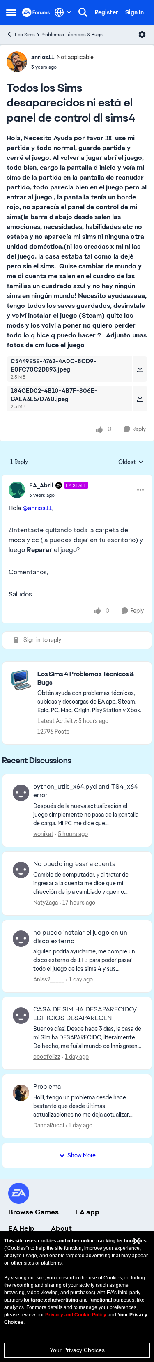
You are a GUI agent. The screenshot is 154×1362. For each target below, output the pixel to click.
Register (106, 12)
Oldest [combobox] (131, 462)
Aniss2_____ (48, 979)
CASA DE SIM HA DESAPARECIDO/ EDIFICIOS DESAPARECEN (85, 1013)
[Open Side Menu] (11, 12)
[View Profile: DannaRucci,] (21, 1093)
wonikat (43, 834)
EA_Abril (41, 485)
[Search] (83, 12)
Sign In (134, 12)
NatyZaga (45, 902)
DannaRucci (48, 1125)
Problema (47, 1087)
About (61, 1228)
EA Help (21, 1228)
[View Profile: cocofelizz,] (21, 1015)
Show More (81, 1155)
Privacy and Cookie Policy (75, 1315)
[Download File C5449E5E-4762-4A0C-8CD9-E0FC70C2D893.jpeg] (139, 369)
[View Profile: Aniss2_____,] (21, 938)
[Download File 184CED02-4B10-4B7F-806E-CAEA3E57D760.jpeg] (139, 398)
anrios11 (43, 57)
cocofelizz (46, 1056)
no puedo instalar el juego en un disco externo (80, 936)
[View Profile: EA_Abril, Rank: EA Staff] (17, 490)
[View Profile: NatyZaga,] (21, 870)
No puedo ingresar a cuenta (74, 864)
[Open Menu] (142, 34)
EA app (87, 1212)
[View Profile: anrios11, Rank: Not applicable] (17, 61)
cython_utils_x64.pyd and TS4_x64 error (85, 791)
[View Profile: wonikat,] (21, 793)
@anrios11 (37, 507)
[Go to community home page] (36, 12)
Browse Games (33, 1212)
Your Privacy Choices (77, 1350)
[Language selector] (63, 12)
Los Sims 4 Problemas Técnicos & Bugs (59, 34)
